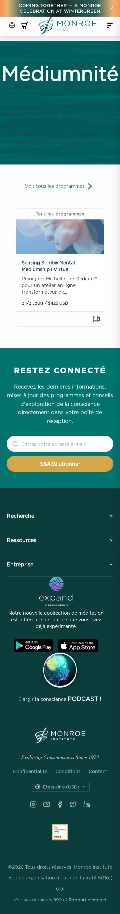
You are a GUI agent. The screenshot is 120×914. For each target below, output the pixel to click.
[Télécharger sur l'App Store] (78, 646)
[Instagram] (33, 804)
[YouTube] (46, 804)
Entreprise (20, 564)
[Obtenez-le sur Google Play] (33, 646)
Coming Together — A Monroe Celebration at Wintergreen (60, 8)
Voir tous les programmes (55, 185)
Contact (98, 771)
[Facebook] (60, 804)
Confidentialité (30, 771)
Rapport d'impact (87, 899)
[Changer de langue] (12, 25)
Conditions (68, 771)
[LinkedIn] (86, 804)
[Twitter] (73, 804)
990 (57, 899)
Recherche (20, 516)
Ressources (21, 540)
